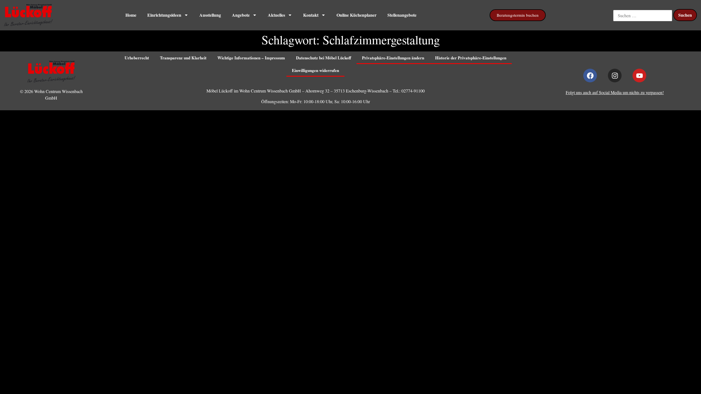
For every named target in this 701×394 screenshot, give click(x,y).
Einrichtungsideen (164, 15)
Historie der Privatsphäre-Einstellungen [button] (470, 58)
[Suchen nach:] (642, 15)
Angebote (241, 15)
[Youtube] (639, 75)
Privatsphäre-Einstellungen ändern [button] (393, 58)
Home (130, 15)
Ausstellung (210, 15)
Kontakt (310, 15)
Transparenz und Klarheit (183, 58)
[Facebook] (590, 75)
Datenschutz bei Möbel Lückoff (323, 58)
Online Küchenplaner (357, 15)
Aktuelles (276, 15)
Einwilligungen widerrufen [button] (315, 70)
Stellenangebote (401, 15)
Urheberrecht (137, 58)
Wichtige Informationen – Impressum (251, 58)
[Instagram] (615, 75)
